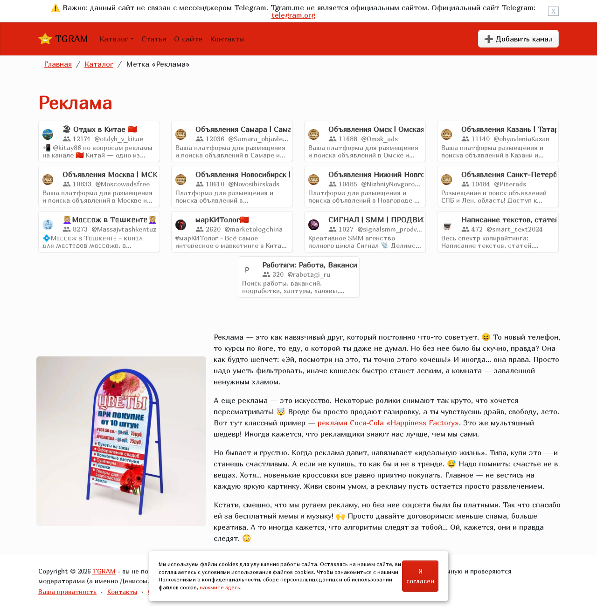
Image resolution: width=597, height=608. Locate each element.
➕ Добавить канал (518, 38)
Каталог (113, 38)
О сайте (188, 38)
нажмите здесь (220, 587)
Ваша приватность (67, 591)
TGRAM (70, 38)
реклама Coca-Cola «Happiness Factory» (388, 422)
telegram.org (293, 15)
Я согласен (420, 576)
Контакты (227, 38)
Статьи (154, 38)
